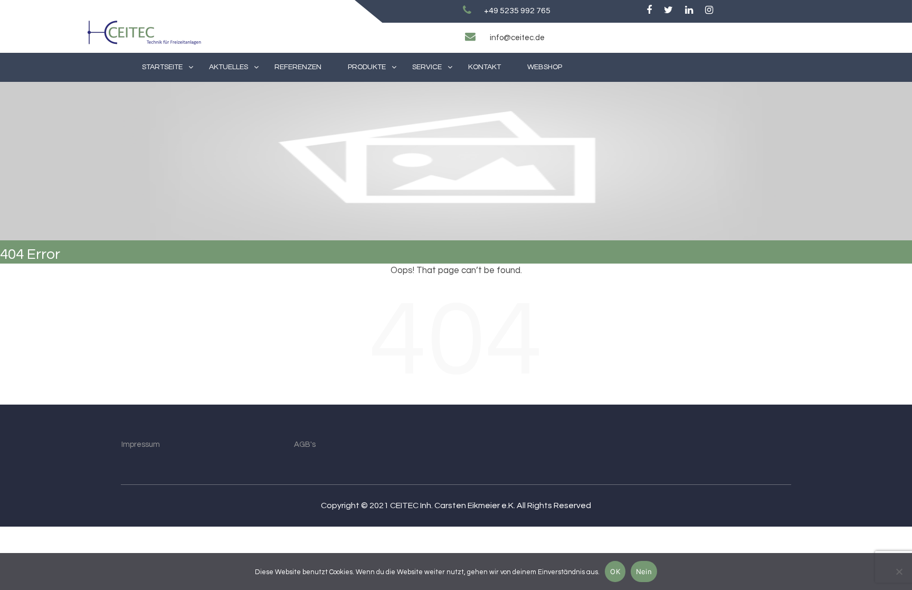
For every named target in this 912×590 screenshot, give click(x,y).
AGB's (305, 444)
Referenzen (297, 67)
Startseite (162, 67)
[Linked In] (689, 10)
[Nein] (899, 571)
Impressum (140, 444)
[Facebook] (649, 10)
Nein (644, 571)
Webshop (544, 67)
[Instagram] (709, 10)
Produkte (367, 67)
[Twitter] (668, 10)
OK (615, 571)
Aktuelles (228, 67)
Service (427, 67)
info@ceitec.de (517, 38)
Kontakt (484, 67)
